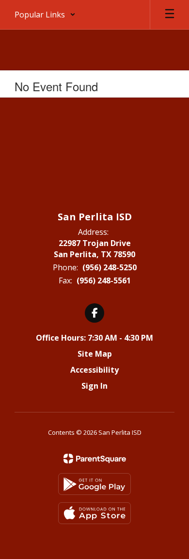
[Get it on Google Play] (94, 484)
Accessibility (94, 369)
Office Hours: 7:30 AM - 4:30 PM (94, 337)
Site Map (95, 353)
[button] (45, 14)
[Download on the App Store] (94, 513)
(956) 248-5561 (104, 280)
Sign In (94, 385)
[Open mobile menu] (169, 14)
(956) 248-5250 (109, 267)
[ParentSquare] (94, 458)
